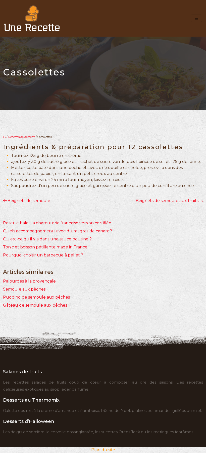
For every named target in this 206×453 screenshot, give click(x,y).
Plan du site (103, 449)
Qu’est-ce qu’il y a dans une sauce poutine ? (47, 239)
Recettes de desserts (21, 137)
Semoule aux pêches (24, 289)
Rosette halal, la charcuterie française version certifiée (57, 223)
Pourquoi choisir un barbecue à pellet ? (43, 255)
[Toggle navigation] (196, 18)
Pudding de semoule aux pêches (36, 297)
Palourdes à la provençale (29, 281)
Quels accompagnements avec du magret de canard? (57, 231)
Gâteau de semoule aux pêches (35, 305)
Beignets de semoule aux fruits (167, 200)
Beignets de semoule (29, 200)
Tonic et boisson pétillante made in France (45, 247)
